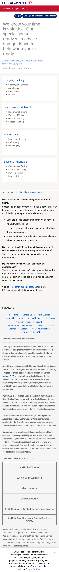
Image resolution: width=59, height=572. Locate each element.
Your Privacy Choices (27, 327)
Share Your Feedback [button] (41, 324)
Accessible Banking (36, 313)
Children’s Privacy (23, 317)
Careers (24, 324)
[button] (29, 83)
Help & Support (43, 310)
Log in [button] (18, 16)
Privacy (52, 313)
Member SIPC (8, 371)
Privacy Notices (33, 569)
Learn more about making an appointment (23, 187)
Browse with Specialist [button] (13, 313)
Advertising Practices (46, 320)
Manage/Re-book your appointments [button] (40, 16)
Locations (13, 310)
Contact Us (27, 310)
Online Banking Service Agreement (18, 320)
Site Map (12, 324)
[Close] (55, 552)
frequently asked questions (24, 282)
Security (39, 317)
